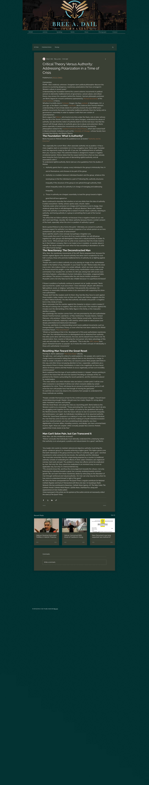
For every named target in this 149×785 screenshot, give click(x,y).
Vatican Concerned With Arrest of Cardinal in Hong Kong (73, 536)
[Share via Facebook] (43, 500)
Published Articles (46, 47)
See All (113, 515)
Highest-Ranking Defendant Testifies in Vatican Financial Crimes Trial (46, 536)
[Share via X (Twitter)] (47, 500)
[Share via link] (56, 500)
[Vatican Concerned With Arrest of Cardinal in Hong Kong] (74, 525)
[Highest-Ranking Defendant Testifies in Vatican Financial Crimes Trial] (46, 525)
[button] (113, 47)
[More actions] (105, 59)
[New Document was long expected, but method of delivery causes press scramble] (102, 525)
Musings (57, 47)
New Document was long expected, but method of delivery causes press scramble (101, 536)
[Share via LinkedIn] (52, 500)
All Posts (36, 47)
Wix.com (56, 608)
